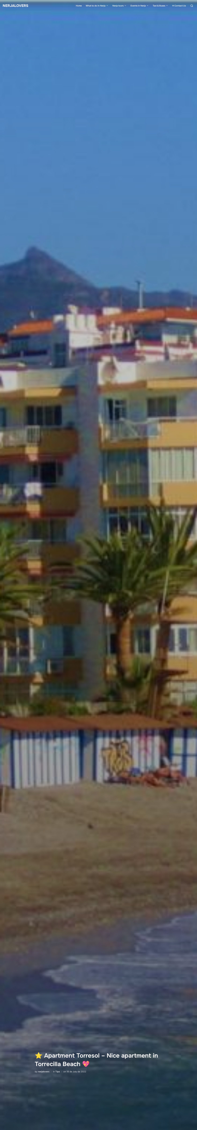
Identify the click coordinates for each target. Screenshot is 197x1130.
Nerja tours (118, 5)
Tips (57, 1071)
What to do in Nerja (95, 5)
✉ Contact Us (179, 5)
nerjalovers (43, 1071)
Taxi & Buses (159, 5)
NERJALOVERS (15, 5)
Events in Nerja (138, 5)
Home (79, 5)
